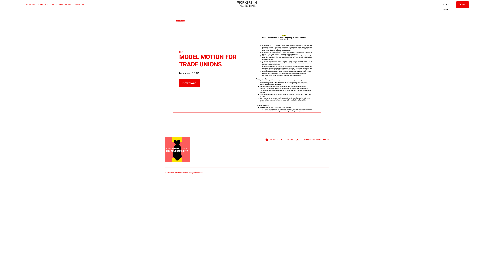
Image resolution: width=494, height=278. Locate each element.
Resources (53, 4)
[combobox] (448, 4)
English (445, 4)
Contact (462, 4)
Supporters (76, 4)
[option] (448, 9)
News (83, 4)
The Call (28, 4)
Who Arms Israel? (64, 4)
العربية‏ (445, 9)
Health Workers (37, 4)
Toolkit (46, 4)
